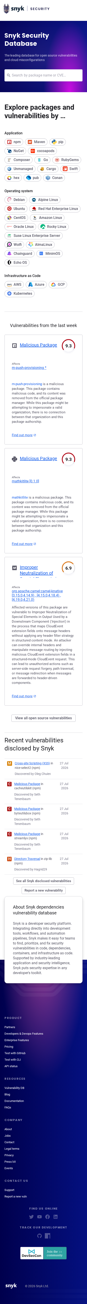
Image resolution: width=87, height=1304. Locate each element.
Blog (7, 1094)
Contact (9, 1142)
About (8, 1129)
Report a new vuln (15, 1196)
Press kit (10, 1161)
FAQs (7, 1107)
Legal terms (11, 1148)
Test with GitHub (14, 1053)
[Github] (39, 1237)
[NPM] (47, 1237)
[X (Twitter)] (31, 1218)
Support (9, 1190)
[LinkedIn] (55, 1218)
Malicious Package (38, 345)
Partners (9, 1027)
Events (8, 1168)
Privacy (9, 1155)
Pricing (8, 1046)
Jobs (7, 1135)
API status (11, 1066)
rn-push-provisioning (29, 368)
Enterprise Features (16, 1040)
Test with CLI (12, 1059)
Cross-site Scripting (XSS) (32, 763)
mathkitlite (25, 481)
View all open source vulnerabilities (43, 718)
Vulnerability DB (14, 1088)
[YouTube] (39, 1218)
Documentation (14, 1101)
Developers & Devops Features (23, 1033)
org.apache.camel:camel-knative (37, 595)
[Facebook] (47, 1218)
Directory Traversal (27, 859)
